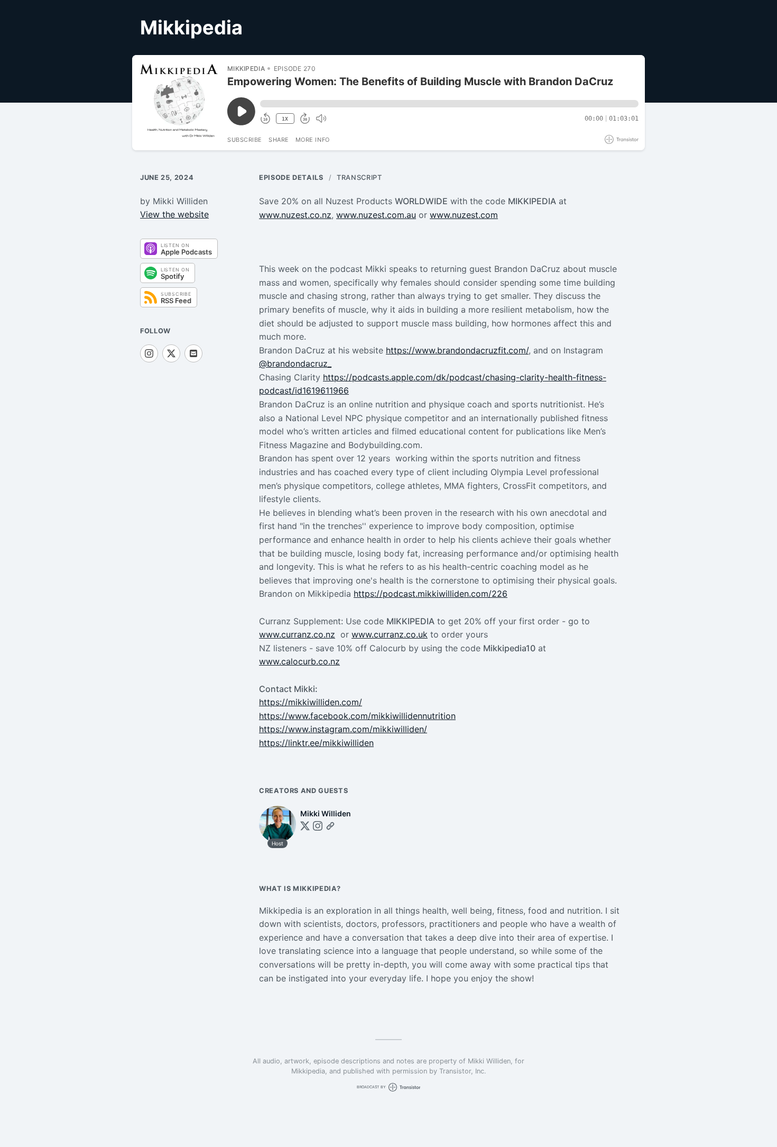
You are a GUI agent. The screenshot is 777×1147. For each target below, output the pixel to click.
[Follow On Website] (330, 826)
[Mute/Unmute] (321, 118)
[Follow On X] (171, 353)
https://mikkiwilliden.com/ (310, 702)
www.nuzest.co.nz (295, 215)
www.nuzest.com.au (376, 215)
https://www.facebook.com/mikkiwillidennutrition (357, 716)
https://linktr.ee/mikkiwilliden (316, 743)
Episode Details (291, 177)
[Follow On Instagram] (149, 353)
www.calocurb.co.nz (299, 661)
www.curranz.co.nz (297, 634)
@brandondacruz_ (295, 363)
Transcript (359, 177)
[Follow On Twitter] (305, 826)
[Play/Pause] (179, 102)
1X (285, 119)
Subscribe (244, 139)
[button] (449, 103)
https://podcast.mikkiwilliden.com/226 (430, 593)
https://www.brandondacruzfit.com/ (457, 350)
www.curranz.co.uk (390, 634)
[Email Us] (193, 353)
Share (279, 139)
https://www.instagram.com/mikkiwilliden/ (343, 729)
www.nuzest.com (464, 215)
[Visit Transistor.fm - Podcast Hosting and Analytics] (622, 139)
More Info (312, 139)
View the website (174, 214)
